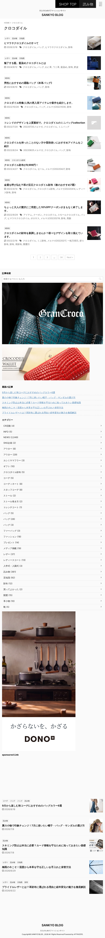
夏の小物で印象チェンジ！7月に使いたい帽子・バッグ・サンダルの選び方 (38, 397)
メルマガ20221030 (56, 106)
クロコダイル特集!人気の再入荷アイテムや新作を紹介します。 (39, 102)
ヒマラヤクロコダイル (56, 47)
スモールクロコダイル (69, 214)
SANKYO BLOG (52, 15)
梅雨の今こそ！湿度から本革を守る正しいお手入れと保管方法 (32, 407)
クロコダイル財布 (46, 188)
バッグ (40, 47)
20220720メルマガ (33, 126)
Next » (70, 257)
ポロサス (35, 218)
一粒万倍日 (72, 240)
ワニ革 (56, 67)
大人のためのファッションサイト (52, 931)
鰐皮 (76, 67)
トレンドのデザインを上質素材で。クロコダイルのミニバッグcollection (44, 122)
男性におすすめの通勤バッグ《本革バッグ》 (28, 82)
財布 (70, 47)
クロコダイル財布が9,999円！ (21, 165)
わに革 (48, 67)
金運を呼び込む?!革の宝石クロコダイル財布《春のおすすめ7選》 (40, 184)
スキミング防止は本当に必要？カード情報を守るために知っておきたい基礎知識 (41, 402)
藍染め (64, 67)
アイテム (27, 214)
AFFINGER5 (78, 934)
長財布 (18, 244)
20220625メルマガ (33, 150)
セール (41, 169)
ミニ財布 (41, 240)
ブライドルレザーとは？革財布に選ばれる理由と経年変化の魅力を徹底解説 (39, 412)
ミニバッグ (63, 126)
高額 (69, 218)
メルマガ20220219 (50, 218)
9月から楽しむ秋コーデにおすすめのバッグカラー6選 (28, 392)
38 (61, 257)
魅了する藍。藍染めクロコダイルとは (25, 63)
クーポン (37, 214)
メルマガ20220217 (56, 240)
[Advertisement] (52, 777)
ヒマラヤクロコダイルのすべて (21, 43)
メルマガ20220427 (55, 169)
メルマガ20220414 (65, 188)
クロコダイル (29, 47)
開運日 (26, 244)
